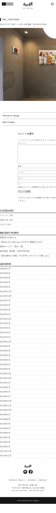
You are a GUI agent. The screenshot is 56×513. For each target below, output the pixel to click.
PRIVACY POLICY (17, 480)
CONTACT (42, 480)
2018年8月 (5, 419)
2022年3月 (5, 310)
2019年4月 (5, 392)
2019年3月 (5, 396)
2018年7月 (5, 424)
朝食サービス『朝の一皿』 (12, 246)
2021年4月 (5, 323)
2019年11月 (5, 373)
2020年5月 (5, 360)
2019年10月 (6, 378)
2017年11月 (5, 456)
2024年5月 (5, 278)
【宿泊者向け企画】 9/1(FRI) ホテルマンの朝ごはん (25, 256)
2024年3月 (5, 282)
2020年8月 (5, 351)
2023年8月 (5, 287)
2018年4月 (5, 437)
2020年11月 (5, 342)
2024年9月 (5, 273)
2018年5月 (5, 433)
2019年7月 (5, 383)
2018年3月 (5, 442)
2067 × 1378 (17, 24)
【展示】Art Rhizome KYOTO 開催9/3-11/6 (21, 242)
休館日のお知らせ (8, 237)
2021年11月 (5, 319)
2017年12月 (6, 451)
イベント (4, 215)
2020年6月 (5, 355)
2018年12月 (6, 401)
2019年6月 (5, 387)
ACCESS (31, 480)
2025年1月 (5, 269)
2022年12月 (6, 291)
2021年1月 (5, 337)
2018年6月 (5, 428)
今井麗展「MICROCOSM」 (36, 24)
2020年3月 (5, 369)
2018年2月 (5, 446)
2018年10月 (6, 410)
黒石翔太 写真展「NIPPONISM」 (16, 251)
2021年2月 (5, 332)
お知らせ (4, 220)
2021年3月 (5, 328)
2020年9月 (5, 346)
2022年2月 (5, 314)
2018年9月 (5, 414)
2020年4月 (5, 364)
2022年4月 (5, 305)
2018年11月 (5, 405)
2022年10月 (6, 296)
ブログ (3, 224)
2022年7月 (5, 300)
